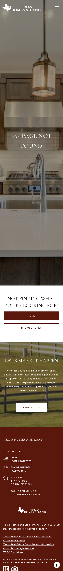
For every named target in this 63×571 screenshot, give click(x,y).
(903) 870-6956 (18, 470)
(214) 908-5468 (50, 524)
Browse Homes (31, 327)
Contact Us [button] (31, 407)
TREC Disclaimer (13, 552)
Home (31, 316)
